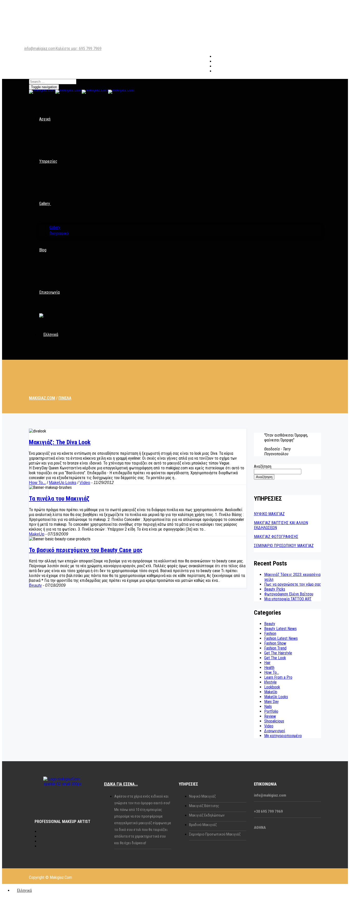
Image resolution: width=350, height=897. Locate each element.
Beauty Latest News (280, 628)
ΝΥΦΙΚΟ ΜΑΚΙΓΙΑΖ (269, 513)
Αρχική (44, 119)
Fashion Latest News (281, 638)
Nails (268, 706)
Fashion (270, 633)
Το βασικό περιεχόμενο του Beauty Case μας (85, 550)
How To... (37, 482)
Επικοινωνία (49, 292)
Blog (42, 250)
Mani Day (271, 701)
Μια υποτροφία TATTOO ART (288, 598)
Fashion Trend (275, 648)
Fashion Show (275, 643)
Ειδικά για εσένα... (121, 784)
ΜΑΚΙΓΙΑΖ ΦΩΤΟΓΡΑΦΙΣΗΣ (276, 536)
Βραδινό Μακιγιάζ (203, 824)
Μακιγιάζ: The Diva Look (59, 442)
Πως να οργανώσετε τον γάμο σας (292, 584)
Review (270, 716)
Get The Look (275, 657)
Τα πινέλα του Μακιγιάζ (59, 498)
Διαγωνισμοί (274, 730)
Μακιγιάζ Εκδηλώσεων (206, 815)
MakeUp (36, 534)
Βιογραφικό (59, 233)
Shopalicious (274, 721)
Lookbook (272, 687)
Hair (267, 662)
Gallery (44, 203)
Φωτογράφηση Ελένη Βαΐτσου (288, 594)
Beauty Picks (274, 589)
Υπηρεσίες (48, 161)
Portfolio (271, 711)
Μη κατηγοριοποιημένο (283, 735)
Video (84, 482)
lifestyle (270, 682)
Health (269, 667)
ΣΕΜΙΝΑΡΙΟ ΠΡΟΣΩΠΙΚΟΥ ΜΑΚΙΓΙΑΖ (284, 545)
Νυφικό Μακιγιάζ (202, 796)
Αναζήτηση (262, 466)
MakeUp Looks (62, 482)
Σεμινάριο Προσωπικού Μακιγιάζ (215, 834)
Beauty (35, 585)
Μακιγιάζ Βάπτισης (204, 805)
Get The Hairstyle (278, 653)
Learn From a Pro (278, 677)
